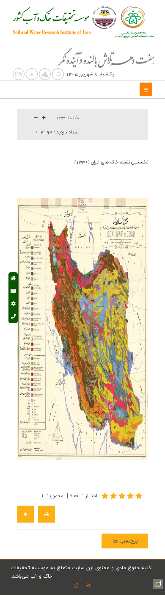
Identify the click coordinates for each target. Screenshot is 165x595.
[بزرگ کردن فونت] (44, 118)
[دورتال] (157, 583)
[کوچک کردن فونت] (36, 118)
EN (19, 75)
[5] (123, 495)
